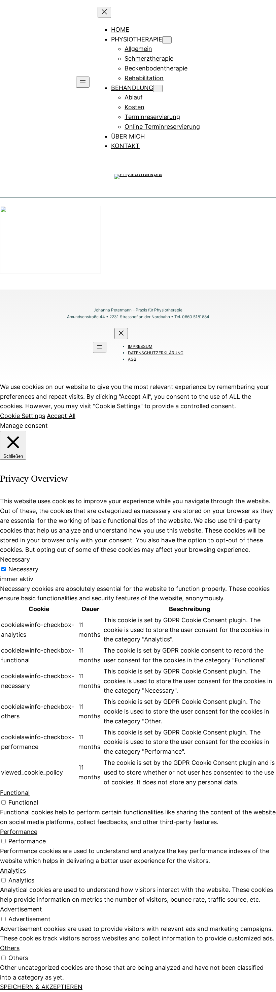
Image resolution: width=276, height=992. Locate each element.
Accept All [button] (61, 415)
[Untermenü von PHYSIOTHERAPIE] (167, 39)
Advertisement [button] (21, 909)
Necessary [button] (15, 559)
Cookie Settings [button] (22, 415)
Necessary (23, 569)
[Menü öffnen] (83, 82)
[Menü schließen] (104, 12)
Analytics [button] (13, 870)
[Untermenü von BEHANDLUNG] (158, 88)
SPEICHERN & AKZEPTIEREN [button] (41, 986)
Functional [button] (15, 792)
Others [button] (10, 948)
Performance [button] (18, 831)
